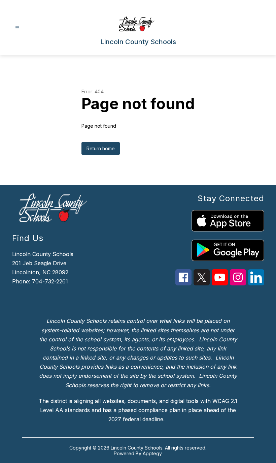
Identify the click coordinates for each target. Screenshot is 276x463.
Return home (101, 148)
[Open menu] (17, 28)
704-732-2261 (50, 281)
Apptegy (152, 453)
